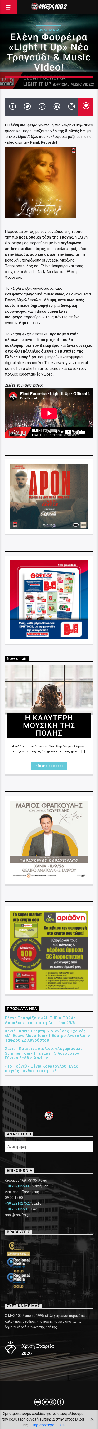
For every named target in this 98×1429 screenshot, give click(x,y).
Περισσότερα (42, 1425)
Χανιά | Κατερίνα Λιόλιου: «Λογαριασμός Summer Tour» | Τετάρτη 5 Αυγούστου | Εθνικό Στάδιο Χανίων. (44, 1053)
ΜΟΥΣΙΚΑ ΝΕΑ (48, 30)
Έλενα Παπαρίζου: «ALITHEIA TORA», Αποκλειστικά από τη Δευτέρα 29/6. (41, 1020)
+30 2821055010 (18, 1209)
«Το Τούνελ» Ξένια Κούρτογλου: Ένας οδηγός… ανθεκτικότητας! (41, 1068)
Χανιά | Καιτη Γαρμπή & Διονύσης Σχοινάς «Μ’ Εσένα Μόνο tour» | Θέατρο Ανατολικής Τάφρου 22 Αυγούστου (47, 1035)
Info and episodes (48, 766)
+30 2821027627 (18, 1203)
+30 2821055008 (18, 1186)
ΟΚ (62, 1425)
